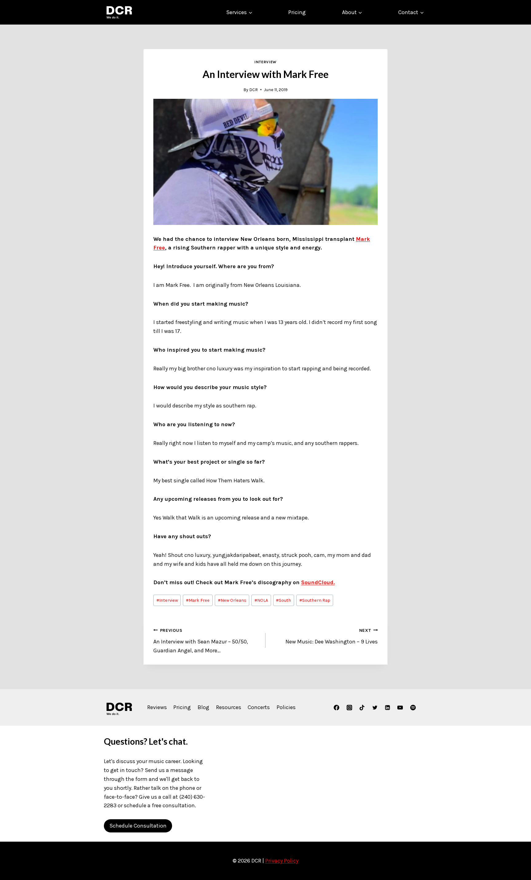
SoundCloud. (318, 582)
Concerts (259, 707)
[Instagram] (349, 707)
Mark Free (198, 600)
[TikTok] (362, 707)
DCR (253, 89)
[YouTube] (400, 707)
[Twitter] (374, 707)
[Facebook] (336, 707)
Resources (228, 707)
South (283, 600)
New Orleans (232, 600)
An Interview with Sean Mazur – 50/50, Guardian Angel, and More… (200, 641)
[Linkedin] (387, 707)
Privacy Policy (281, 860)
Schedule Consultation (138, 825)
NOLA (261, 600)
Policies (286, 707)
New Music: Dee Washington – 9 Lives (331, 636)
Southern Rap (314, 600)
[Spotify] (413, 707)
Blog (203, 707)
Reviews (157, 707)
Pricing (297, 12)
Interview (265, 62)
